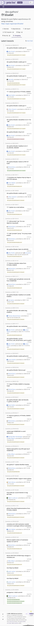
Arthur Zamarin (12, 109)
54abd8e (29, 543)
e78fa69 (29, 298)
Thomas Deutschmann (14, 316)
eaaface (29, 569)
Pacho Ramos (11, 482)
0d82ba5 (29, 480)
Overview (6, 29)
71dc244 (29, 580)
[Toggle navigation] (3, 6)
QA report (27, 29)
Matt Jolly (10, 79)
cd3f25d (29, 387)
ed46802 (29, 93)
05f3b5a (29, 224)
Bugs (19, 32)
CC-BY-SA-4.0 (11, 621)
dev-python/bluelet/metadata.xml (14, 186)
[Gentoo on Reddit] (2, 619)
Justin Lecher (11, 571)
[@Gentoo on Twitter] (2, 614)
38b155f (29, 181)
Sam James (28, 253)
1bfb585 (29, 559)
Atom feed (30, 41)
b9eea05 (29, 149)
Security (6, 35)
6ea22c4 (29, 434)
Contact (32, 613)
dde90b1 (29, 403)
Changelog (17, 35)
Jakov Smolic (11, 253)
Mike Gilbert (11, 438)
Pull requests (8, 32)
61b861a (29, 496)
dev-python (11, 11)
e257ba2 (29, 282)
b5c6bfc (29, 107)
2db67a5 (29, 419)
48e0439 (29, 49)
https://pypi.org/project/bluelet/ (12, 24)
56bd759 (29, 594)
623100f (29, 466)
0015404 (29, 123)
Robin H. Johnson (13, 498)
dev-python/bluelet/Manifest (13, 83)
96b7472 (29, 527)
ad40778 (29, 452)
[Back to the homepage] (8, 2)
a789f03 (29, 357)
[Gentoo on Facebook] (2, 616)
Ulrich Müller (11, 183)
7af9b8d (29, 195)
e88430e (29, 251)
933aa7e (29, 371)
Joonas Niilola (12, 359)
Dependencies (16, 29)
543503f (29, 512)
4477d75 (29, 133)
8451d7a (29, 165)
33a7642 (29, 314)
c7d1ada (29, 342)
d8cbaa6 (29, 266)
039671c (29, 328)
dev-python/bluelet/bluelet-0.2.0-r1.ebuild (16, 55)
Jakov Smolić (11, 51)
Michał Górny (11, 167)
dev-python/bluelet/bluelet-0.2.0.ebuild (15, 139)
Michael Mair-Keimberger (15, 436)
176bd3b (29, 209)
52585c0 (29, 63)
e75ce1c (29, 237)
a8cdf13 (29, 77)
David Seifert (11, 95)
